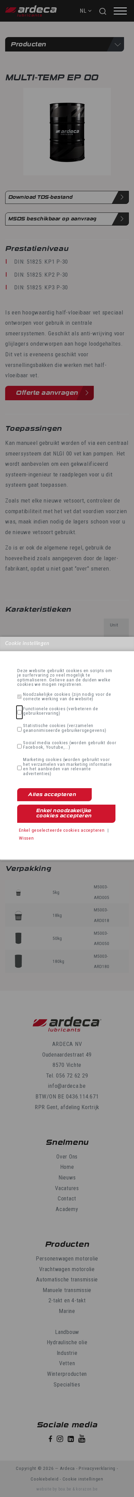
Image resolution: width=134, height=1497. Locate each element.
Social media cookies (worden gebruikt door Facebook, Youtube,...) (69, 745)
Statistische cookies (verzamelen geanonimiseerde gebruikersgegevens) (64, 728)
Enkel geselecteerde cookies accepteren (62, 830)
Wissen (26, 838)
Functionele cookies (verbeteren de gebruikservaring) (60, 711)
